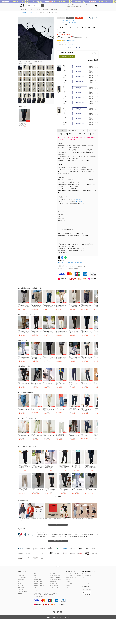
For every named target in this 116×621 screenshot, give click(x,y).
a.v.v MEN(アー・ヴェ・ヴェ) (27, 12)
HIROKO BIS (20, 589)
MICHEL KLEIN (21, 575)
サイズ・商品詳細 (72, 130)
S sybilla (19, 583)
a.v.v (19, 573)
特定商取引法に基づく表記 (71, 577)
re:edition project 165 (54, 587)
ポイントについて (79, 262)
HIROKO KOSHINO (54, 585)
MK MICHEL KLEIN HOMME (55, 579)
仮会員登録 (84, 573)
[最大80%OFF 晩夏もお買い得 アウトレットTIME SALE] (58, 1)
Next (53, 37)
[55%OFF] (24, 115)
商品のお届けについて (73, 44)
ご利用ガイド (68, 581)
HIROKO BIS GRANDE (22, 591)
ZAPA (35, 573)
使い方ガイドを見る (93, 60)
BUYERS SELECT (53, 583)
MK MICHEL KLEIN (22, 577)
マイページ (84, 577)
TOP (19, 12)
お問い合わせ (68, 587)
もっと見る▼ (58, 496)
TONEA (35, 575)
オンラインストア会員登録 (87, 575)
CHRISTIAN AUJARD (38, 583)
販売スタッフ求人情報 (86, 589)
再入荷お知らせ (80, 66)
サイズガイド (68, 585)
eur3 (35, 587)
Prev (19, 37)
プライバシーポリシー (70, 579)
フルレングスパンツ (71, 22)
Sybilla (19, 581)
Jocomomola (20, 585)
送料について (71, 262)
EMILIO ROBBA (53, 581)
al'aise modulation (37, 577)
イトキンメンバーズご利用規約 (72, 573)
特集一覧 (57, 524)
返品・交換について (62, 262)
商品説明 (62, 130)
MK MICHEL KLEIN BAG (55, 575)
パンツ (36, 12)
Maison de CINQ (53, 573)
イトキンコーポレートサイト (87, 583)
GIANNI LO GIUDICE (38, 581)
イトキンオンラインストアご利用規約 (73, 575)
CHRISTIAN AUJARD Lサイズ (40, 585)
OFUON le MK (21, 579)
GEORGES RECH (37, 579)
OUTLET (20, 593)
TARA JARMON (21, 587)
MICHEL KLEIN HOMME (55, 577)
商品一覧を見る (57, 540)
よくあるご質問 (69, 583)
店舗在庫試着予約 (91, 67)
